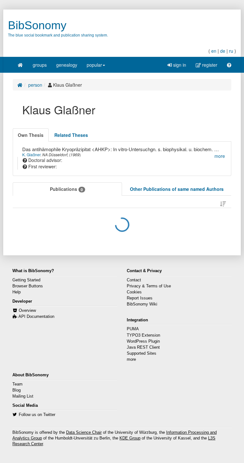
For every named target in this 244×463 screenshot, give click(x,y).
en (213, 51)
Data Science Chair (84, 432)
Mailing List (22, 396)
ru (231, 51)
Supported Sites (141, 353)
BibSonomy (37, 25)
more (131, 359)
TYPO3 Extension (143, 335)
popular (94, 65)
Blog (16, 390)
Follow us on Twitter (37, 415)
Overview (27, 310)
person (35, 85)
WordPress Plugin (143, 341)
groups (40, 65)
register (209, 65)
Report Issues (139, 298)
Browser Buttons (27, 286)
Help (16, 292)
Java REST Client (143, 347)
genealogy (66, 65)
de (222, 51)
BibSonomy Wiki (142, 304)
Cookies (134, 292)
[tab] (31, 135)
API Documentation (36, 316)
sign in (179, 65)
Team (17, 384)
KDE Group (129, 438)
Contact (134, 280)
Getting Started (26, 280)
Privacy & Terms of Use (149, 286)
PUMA (133, 329)
